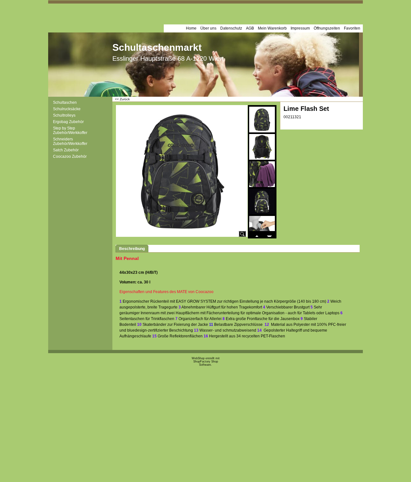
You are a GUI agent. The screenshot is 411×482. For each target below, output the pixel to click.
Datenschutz (231, 28)
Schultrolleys (64, 115)
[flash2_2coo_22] (262, 147)
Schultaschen (65, 102)
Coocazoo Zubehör (70, 156)
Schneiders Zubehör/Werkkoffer (70, 141)
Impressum (300, 28)
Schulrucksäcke (67, 109)
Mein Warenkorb (272, 28)
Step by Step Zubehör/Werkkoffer (70, 130)
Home (191, 28)
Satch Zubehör (66, 150)
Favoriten (352, 28)
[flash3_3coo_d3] (262, 174)
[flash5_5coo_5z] (262, 229)
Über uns (208, 28)
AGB (250, 28)
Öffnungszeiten (327, 28)
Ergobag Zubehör (68, 122)
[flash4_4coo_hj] (262, 201)
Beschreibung (132, 248)
